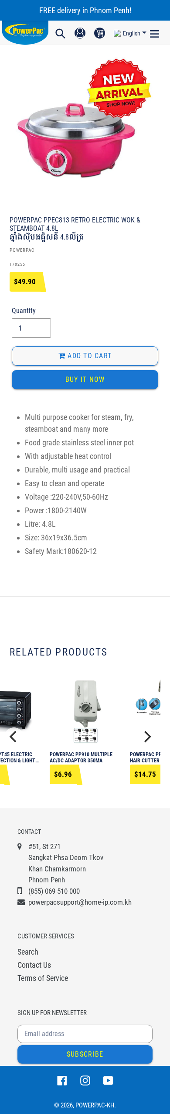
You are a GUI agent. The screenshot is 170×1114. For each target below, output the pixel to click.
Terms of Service (42, 978)
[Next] (146, 737)
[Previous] (14, 737)
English (131, 33)
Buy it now (85, 379)
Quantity (24, 311)
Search (27, 951)
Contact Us (34, 964)
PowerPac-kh (94, 1105)
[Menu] (154, 32)
